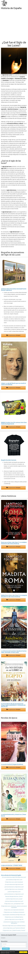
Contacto (3, 937)
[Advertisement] (14, 25)
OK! (23, 952)
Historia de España (11, 8)
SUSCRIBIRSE (6, 948)
